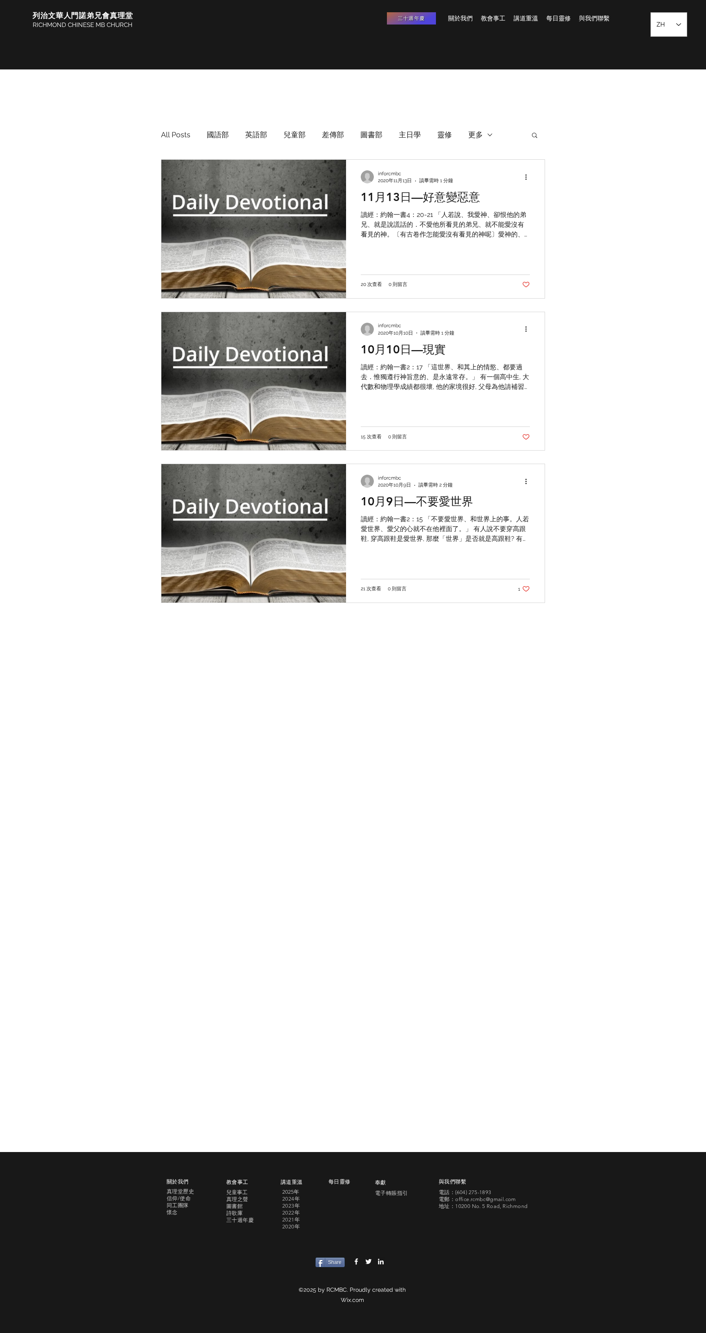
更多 (475, 134)
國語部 (218, 134)
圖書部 (371, 134)
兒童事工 (237, 1192)
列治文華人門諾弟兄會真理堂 (83, 15)
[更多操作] (529, 177)
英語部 (256, 134)
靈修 (444, 134)
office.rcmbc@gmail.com (485, 1199)
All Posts (175, 134)
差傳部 (333, 134)
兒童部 (295, 134)
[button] (534, 136)
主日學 (410, 134)
